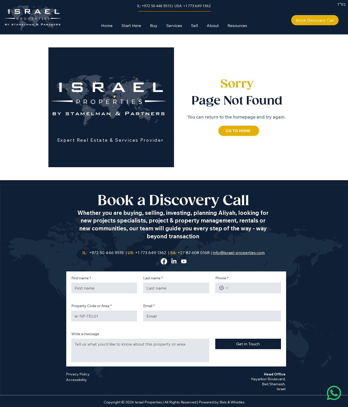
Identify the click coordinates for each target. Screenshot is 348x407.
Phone (222, 278)
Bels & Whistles (232, 402)
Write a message (85, 334)
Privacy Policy (78, 374)
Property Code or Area (91, 306)
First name (81, 278)
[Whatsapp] (334, 393)
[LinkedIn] (174, 261)
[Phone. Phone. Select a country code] (224, 288)
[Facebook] (164, 261)
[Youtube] (184, 261)
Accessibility (76, 379)
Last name (153, 278)
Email (149, 306)
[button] (153, 25)
